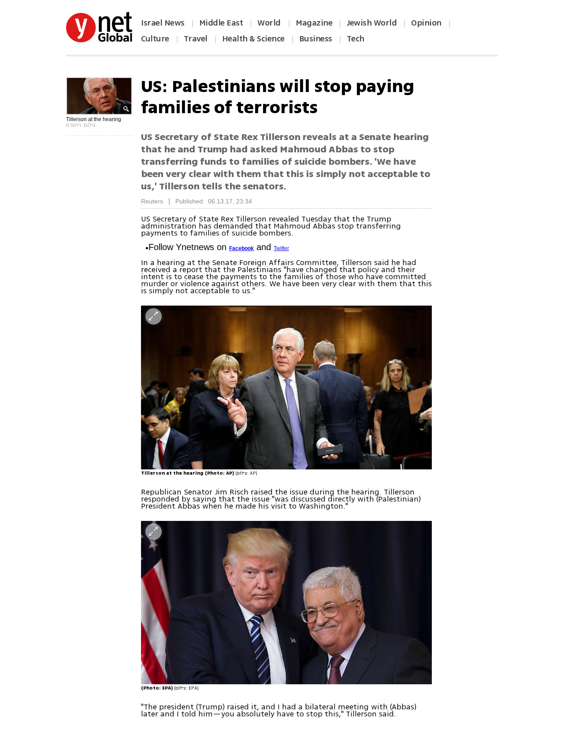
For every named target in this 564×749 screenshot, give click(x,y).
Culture (155, 39)
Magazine (314, 23)
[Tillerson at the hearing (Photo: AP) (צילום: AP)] (286, 387)
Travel (196, 39)
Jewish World (372, 23)
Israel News (163, 23)
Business (315, 39)
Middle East (221, 23)
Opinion (426, 23)
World (269, 23)
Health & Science (253, 39)
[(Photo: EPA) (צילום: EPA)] (286, 602)
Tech (355, 39)
